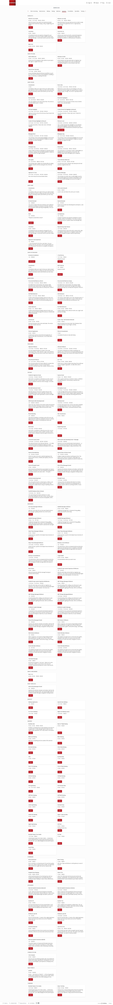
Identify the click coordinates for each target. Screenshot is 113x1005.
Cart (109, 3)
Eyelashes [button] (64, 11)
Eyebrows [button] (58, 11)
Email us (5, 1003)
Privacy (110, 1003)
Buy (103, 3)
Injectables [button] (77, 11)
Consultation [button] (70, 11)
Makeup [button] (48, 11)
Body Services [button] (42, 11)
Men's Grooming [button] (34, 11)
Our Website (32, 1003)
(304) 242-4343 (13, 1003)
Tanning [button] (82, 11)
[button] (42, 23)
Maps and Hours (23, 1003)
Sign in (90, 3)
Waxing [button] (53, 11)
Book (97, 3)
